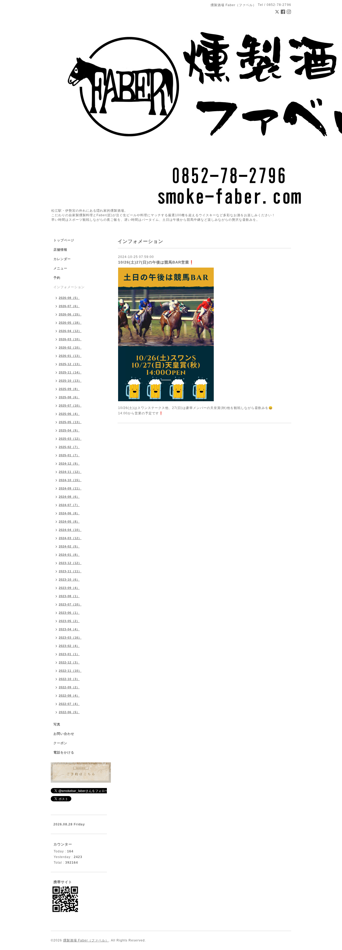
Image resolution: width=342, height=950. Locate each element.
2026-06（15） (70, 314)
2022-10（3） (69, 679)
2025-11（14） (70, 372)
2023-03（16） (70, 637)
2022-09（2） (69, 687)
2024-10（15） (70, 480)
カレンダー (62, 259)
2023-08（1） (69, 596)
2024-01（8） (69, 554)
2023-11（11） (70, 571)
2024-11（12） (70, 471)
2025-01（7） (69, 455)
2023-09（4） (69, 587)
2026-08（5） (69, 297)
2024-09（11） (70, 488)
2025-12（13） (70, 364)
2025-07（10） (70, 405)
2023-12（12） (70, 563)
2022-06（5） (69, 712)
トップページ (63, 240)
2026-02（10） (70, 347)
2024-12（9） (69, 463)
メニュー (60, 268)
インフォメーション (69, 287)
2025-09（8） (69, 389)
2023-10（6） (69, 579)
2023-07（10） (70, 604)
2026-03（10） (70, 339)
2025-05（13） (70, 422)
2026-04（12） (70, 331)
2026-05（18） (70, 322)
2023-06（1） (69, 612)
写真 (56, 724)
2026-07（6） (69, 306)
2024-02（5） (69, 546)
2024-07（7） (69, 505)
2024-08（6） (69, 496)
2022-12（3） (69, 662)
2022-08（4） (69, 695)
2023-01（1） (69, 654)
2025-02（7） (69, 447)
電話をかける (63, 752)
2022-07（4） (69, 703)
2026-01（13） (70, 355)
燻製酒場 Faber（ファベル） (86, 940)
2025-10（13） (70, 380)
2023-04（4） (69, 629)
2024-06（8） (69, 513)
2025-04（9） (69, 430)
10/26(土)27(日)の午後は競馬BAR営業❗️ (156, 262)
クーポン (60, 743)
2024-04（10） (70, 529)
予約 (56, 278)
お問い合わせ (63, 734)
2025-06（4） (69, 413)
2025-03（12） (70, 438)
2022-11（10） (70, 670)
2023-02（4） (69, 645)
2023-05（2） (69, 621)
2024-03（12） (70, 538)
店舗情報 (60, 250)
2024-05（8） (69, 521)
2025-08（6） (69, 397)
